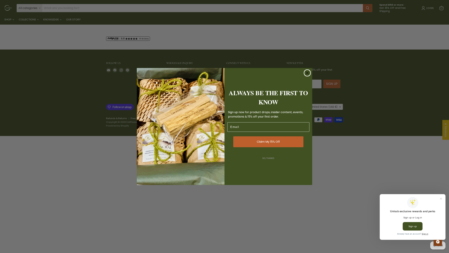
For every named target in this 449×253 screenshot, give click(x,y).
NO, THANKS (268, 158)
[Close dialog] (307, 73)
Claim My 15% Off (268, 142)
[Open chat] (438, 242)
